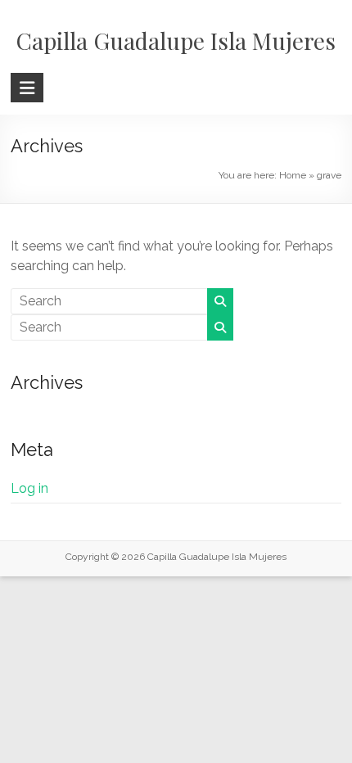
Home (292, 175)
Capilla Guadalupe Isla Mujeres (176, 40)
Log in (29, 488)
